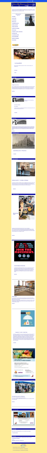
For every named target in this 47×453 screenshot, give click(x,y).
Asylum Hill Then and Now (15, 23)
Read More (16, 112)
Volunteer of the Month (15, 26)
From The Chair (14, 18)
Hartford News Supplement (15, 38)
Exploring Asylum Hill (15, 24)
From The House (14, 19)
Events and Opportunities (15, 36)
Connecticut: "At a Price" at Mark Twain (17, 31)
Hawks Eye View (14, 21)
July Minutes (15, 70)
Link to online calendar (15, 432)
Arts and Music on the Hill (15, 34)
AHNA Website (26, 448)
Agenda (15, 72)
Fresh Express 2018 (14, 33)
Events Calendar (14, 39)
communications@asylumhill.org (16, 438)
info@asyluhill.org (23, 447)
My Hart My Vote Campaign (15, 28)
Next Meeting (13, 16)
